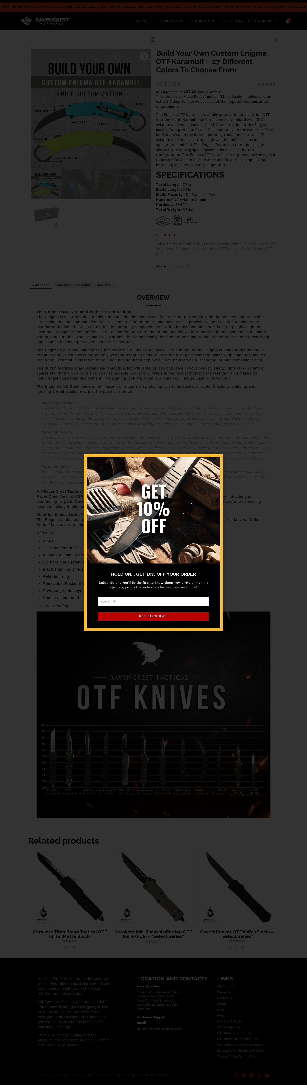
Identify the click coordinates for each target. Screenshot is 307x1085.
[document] (153, 542)
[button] (214, 462)
